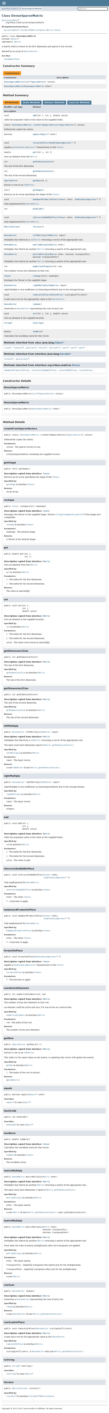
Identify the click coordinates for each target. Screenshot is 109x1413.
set (34, 313)
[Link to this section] (37, 65)
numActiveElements (42, 266)
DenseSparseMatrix (32, 9)
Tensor (57, 30)
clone (7, 348)
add (34, 115)
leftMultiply (39, 235)
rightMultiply (40, 285)
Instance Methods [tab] (54, 102)
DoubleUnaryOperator (60, 143)
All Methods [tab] (11, 102)
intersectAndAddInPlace (45, 217)
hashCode (37, 209)
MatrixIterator (12, 227)
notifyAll (54, 348)
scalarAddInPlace (68, 370)
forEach (8, 359)
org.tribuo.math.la (10, 9)
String (7, 323)
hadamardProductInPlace (45, 199)
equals (36, 134)
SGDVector (53, 235)
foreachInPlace (41, 143)
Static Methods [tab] (31, 102)
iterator (37, 227)
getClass (30, 348)
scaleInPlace (86, 370)
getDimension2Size (42, 171)
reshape (37, 276)
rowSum (36, 304)
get (34, 152)
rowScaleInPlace (41, 295)
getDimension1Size (42, 161)
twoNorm (37, 331)
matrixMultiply (41, 245)
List (27, 82)
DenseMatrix (10, 245)
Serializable (10, 30)
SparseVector (38, 82)
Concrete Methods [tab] (79, 102)
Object (14, 39)
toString (37, 323)
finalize (17, 348)
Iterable (24, 30)
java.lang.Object (10, 20)
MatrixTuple (37, 30)
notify (42, 348)
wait (65, 348)
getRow (36, 180)
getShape (37, 190)
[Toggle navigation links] (3, 3)
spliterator (22, 359)
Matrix (49, 30)
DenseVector (10, 235)
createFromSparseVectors (46, 125)
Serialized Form (11, 59)
